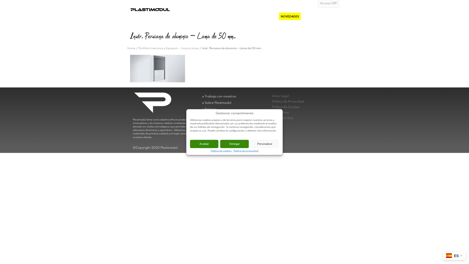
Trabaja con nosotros (220, 96)
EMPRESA (231, 16)
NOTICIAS (309, 16)
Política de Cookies (286, 107)
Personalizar (264, 143)
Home (131, 48)
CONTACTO (328, 16)
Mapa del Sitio (282, 118)
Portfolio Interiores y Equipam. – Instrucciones (169, 48)
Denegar (234, 143)
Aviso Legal (280, 96)
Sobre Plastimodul (218, 102)
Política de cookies (221, 151)
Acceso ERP (328, 3)
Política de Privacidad (288, 101)
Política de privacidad (245, 151)
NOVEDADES (290, 16)
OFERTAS (270, 16)
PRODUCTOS (251, 16)
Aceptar (204, 143)
